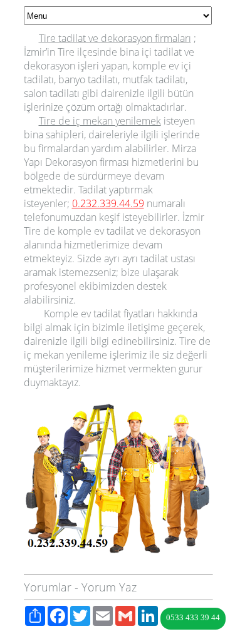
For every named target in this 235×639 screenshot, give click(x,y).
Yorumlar (47, 587)
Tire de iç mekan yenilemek (100, 121)
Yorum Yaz (109, 587)
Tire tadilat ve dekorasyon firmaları (115, 38)
